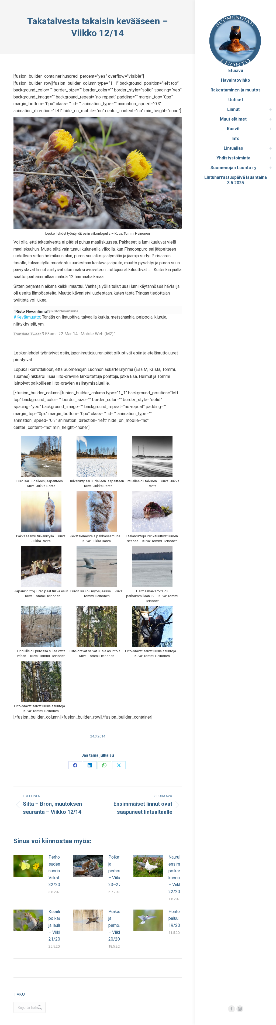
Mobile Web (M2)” (98, 333)
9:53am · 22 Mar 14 (60, 333)
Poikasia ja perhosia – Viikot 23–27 (116, 871)
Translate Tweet (27, 334)
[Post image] (28, 866)
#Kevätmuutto (26, 317)
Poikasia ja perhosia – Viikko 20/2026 (116, 925)
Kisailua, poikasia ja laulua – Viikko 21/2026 (57, 925)
